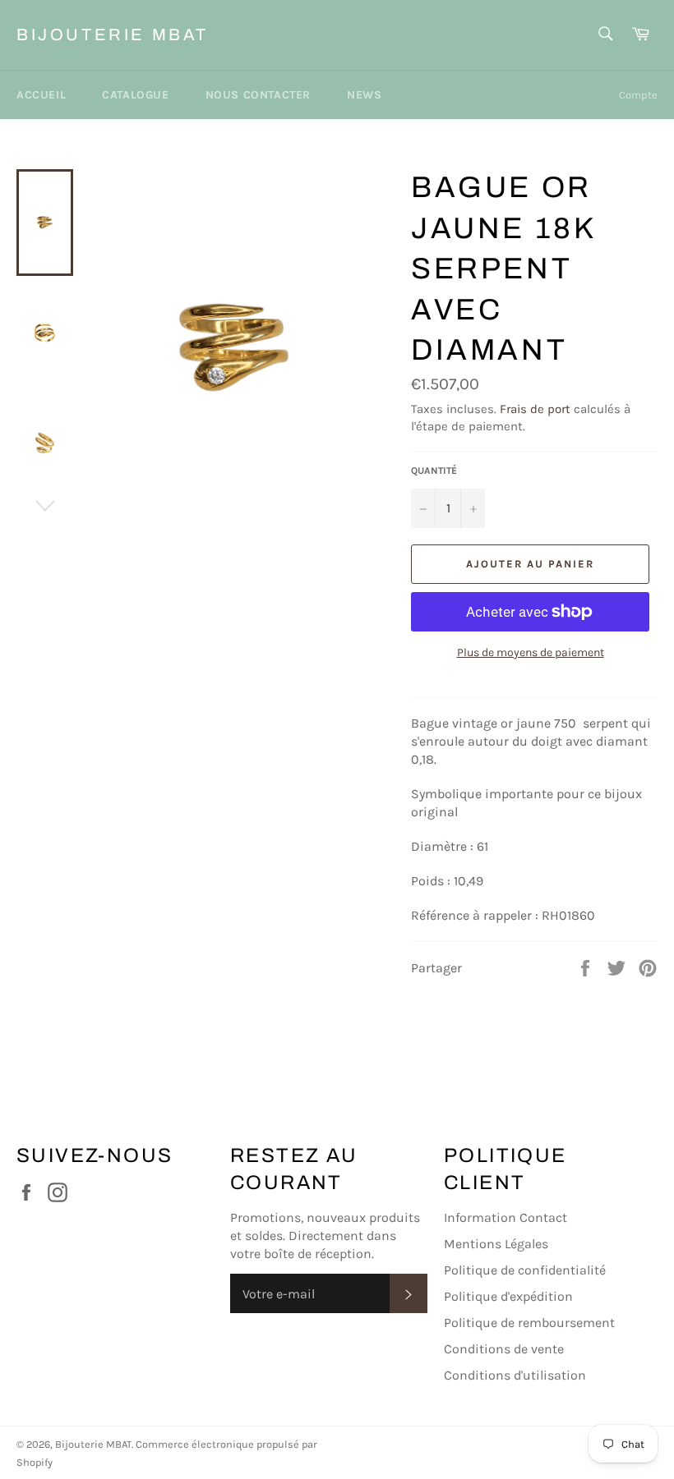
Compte (638, 95)
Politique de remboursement (529, 1322)
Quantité (434, 470)
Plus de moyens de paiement (530, 652)
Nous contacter (258, 95)
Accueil (41, 95)
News (364, 95)
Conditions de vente (504, 1349)
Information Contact (505, 1217)
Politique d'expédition (508, 1296)
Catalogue (135, 95)
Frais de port (535, 409)
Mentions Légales (496, 1244)
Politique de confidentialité (525, 1270)
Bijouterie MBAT (112, 34)
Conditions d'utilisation (515, 1375)
